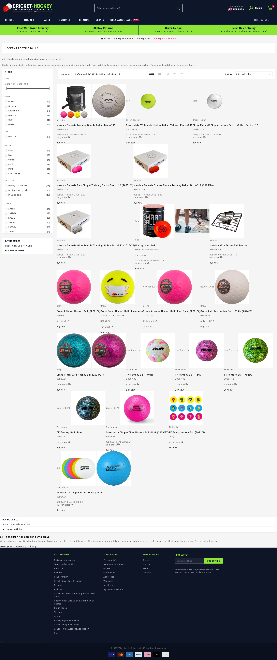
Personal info (110, 560)
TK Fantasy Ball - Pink (188, 374)
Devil (29, 169)
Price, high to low (253, 74)
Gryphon (29, 106)
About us (58, 568)
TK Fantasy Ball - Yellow (238, 374)
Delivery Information (64, 560)
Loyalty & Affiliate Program (68, 581)
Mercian (29, 115)
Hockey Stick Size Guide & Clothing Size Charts (74, 602)
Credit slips (109, 572)
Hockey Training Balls (29, 190)
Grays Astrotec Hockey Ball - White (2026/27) (227, 311)
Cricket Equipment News (66, 625)
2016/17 (29, 209)
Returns (58, 585)
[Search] (178, 8)
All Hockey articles (14, 251)
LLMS (57, 616)
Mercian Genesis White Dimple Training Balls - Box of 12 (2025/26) (96, 245)
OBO (29, 120)
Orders (106, 568)
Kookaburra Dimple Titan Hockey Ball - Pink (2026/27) (137, 432)
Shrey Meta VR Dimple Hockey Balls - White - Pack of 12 (225, 125)
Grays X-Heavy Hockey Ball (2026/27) (78, 311)
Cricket (146, 560)
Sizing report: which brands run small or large (23, 642)
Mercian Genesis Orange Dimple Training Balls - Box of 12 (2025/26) (173, 185)
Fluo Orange (29, 173)
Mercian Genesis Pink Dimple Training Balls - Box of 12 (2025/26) (95, 185)
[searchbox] (134, 8)
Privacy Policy (61, 577)
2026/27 (29, 232)
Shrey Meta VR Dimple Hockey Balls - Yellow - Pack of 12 (159, 125)
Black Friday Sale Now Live (18, 246)
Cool (29, 164)
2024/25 (29, 222)
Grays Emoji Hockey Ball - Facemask (121, 311)
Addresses (108, 577)
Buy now (61, 143)
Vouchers (108, 581)
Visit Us (58, 572)
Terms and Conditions (65, 564)
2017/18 (29, 213)
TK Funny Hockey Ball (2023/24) (188, 432)
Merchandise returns (114, 564)
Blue (29, 155)
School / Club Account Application (71, 629)
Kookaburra (29, 111)
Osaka (29, 124)
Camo (29, 160)
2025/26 (29, 227)
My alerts (108, 585)
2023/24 (29, 218)
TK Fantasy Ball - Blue (69, 432)
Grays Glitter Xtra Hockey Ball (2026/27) (80, 374)
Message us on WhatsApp (13, 546)
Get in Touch (60, 608)
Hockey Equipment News (66, 620)
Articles (58, 589)
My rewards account (113, 589)
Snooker (147, 572)
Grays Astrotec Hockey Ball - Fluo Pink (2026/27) (171, 311)
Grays (29, 101)
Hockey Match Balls (29, 186)
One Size (29, 137)
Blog (56, 633)
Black (29, 150)
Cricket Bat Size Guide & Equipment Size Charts (74, 595)
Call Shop (32, 546)
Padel (145, 568)
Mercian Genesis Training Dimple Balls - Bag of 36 (86, 125)
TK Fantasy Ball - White (139, 374)
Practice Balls (29, 195)
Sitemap (58, 612)
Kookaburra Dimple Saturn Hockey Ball (79, 492)
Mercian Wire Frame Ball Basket (228, 245)
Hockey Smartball (145, 245)
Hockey (146, 564)
